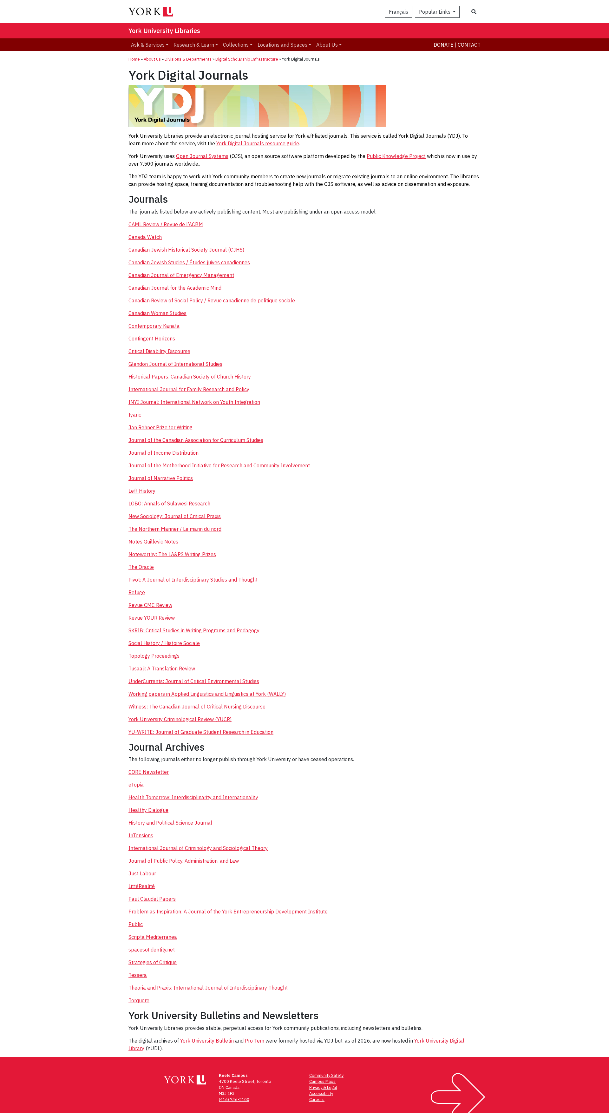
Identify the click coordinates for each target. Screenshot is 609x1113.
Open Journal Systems (202, 156)
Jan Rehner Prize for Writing (160, 427)
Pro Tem (254, 1040)
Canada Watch (145, 237)
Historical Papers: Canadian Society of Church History (189, 376)
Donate (444, 45)
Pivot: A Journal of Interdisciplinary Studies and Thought (193, 579)
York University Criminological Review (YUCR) (180, 719)
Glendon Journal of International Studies (175, 364)
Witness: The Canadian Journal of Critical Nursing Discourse (196, 706)
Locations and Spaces (282, 45)
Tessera (137, 975)
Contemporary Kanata (154, 326)
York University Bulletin (207, 1040)
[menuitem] (149, 44)
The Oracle (141, 567)
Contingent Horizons (151, 338)
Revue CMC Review (150, 605)
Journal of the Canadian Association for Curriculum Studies (195, 440)
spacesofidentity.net (151, 949)
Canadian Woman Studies (157, 313)
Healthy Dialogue (148, 810)
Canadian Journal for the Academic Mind (174, 288)
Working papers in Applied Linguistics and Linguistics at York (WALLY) (207, 694)
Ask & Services (148, 45)
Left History (141, 491)
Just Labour (142, 873)
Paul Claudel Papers (152, 899)
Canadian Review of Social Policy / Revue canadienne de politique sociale (211, 300)
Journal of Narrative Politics (160, 478)
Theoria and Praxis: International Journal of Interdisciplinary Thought (208, 988)
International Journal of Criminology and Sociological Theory (198, 848)
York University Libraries (164, 30)
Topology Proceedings (154, 656)
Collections (236, 45)
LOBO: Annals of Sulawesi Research (169, 503)
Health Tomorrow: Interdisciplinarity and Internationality (193, 797)
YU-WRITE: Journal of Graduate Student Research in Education (200, 732)
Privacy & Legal (323, 1087)
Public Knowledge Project (396, 156)
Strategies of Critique (152, 962)
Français (398, 12)
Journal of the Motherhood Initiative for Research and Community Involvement (219, 465)
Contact (469, 45)
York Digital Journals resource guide (257, 143)
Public (135, 924)
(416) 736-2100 (234, 1099)
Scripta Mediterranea (152, 937)
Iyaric (134, 415)
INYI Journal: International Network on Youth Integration (194, 402)
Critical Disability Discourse (159, 351)
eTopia (136, 784)
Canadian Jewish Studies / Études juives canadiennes (189, 262)
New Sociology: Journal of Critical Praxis (174, 516)
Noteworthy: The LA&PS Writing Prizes (172, 554)
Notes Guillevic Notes (153, 541)
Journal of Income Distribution (163, 453)
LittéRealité (141, 886)
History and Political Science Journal (170, 823)
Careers (316, 1099)
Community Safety (326, 1075)
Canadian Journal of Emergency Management (181, 275)
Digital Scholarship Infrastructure (246, 59)
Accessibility (321, 1093)
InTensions (140, 835)
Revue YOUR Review (151, 618)
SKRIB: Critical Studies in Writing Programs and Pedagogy (193, 630)
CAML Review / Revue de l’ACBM (165, 224)
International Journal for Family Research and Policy (188, 389)
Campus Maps (322, 1081)
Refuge (136, 592)
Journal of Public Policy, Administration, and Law (183, 861)
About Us (327, 45)
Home (134, 59)
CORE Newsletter (148, 772)
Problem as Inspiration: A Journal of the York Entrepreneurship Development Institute (228, 911)
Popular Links (435, 12)
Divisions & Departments (188, 59)
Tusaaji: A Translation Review (161, 668)
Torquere (138, 1000)
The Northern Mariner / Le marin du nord (174, 529)
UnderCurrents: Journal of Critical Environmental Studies (193, 681)
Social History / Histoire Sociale (164, 643)
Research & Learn (194, 45)
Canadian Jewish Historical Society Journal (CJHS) (186, 250)
